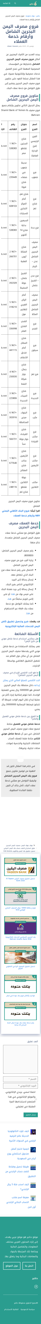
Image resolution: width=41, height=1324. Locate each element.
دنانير (38, 16)
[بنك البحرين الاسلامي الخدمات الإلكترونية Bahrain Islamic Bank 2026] (20, 932)
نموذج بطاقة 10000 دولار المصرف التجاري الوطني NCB (20, 908)
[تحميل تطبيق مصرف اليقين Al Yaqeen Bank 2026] (20, 873)
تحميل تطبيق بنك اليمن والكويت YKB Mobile (19, 851)
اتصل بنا (29, 1266)
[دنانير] (32, 3)
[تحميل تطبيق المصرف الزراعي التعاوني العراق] (20, 961)
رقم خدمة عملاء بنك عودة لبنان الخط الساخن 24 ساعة (20, 1023)
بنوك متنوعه (30, 16)
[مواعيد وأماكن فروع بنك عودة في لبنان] (20, 990)
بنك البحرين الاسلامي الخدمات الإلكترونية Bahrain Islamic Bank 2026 (21, 938)
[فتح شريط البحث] (15, 3)
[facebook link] (36, 1286)
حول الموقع (12, 1266)
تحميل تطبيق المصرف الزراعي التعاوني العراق (20, 967)
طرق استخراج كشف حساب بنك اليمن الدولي (19, 848)
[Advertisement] (20, 820)
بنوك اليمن (25, 845)
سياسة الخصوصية (28, 1309)
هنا (13, 594)
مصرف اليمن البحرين (13, 845)
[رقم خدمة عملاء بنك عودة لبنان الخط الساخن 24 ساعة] (20, 1018)
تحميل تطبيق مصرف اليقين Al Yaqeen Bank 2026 (20, 879)
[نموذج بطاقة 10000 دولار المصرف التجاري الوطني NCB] (20, 903)
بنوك (31, 845)
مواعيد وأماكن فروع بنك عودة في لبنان (20, 995)
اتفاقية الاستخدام (11, 1309)
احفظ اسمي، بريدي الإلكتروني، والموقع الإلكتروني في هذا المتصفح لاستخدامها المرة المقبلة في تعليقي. (20, 1099)
